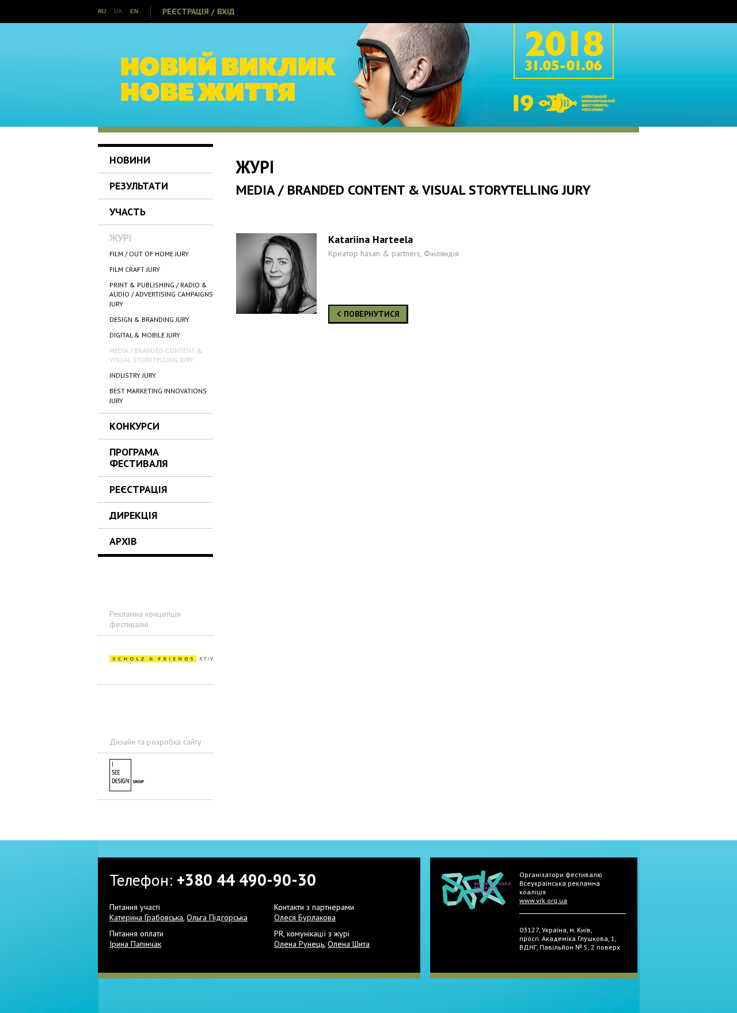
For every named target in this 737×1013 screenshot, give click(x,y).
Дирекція (133, 515)
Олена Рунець (299, 944)
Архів (123, 541)
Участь (127, 211)
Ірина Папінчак (135, 944)
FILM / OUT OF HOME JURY (149, 253)
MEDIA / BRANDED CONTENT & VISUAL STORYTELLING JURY (156, 355)
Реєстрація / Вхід (198, 11)
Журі (120, 237)
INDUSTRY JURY (132, 375)
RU (102, 11)
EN (134, 11)
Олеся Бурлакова (305, 917)
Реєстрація (138, 489)
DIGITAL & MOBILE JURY (144, 335)
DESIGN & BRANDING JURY (149, 319)
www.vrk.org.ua (543, 900)
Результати (138, 185)
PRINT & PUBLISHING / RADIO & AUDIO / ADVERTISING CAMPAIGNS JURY (161, 294)
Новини (129, 159)
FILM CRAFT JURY (134, 269)
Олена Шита (349, 944)
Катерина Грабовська (146, 917)
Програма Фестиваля (138, 457)
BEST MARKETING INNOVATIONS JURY (158, 395)
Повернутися (370, 314)
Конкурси (134, 425)
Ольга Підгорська (217, 917)
